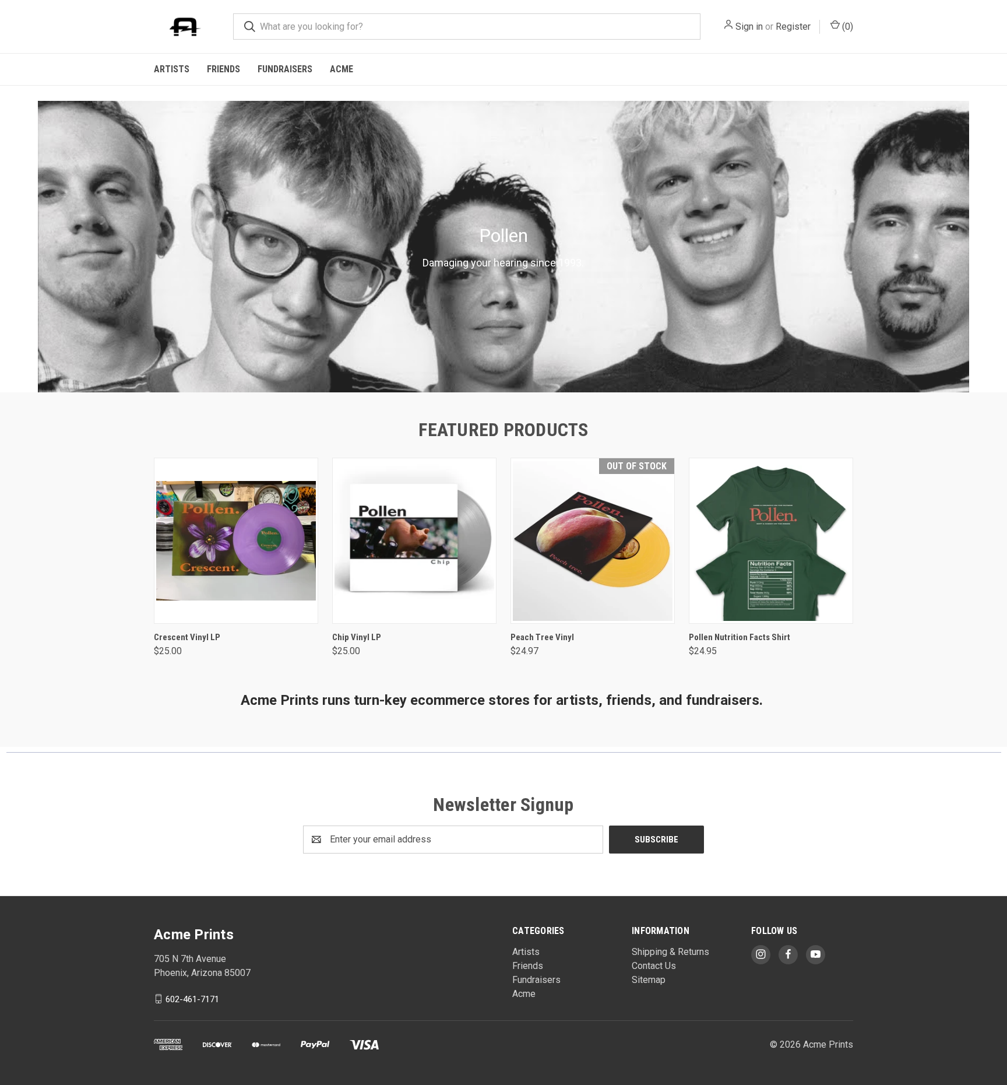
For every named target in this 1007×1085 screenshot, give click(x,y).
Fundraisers (285, 69)
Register (793, 26)
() (846, 26)
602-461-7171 (192, 998)
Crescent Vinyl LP (187, 637)
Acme (341, 69)
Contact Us (654, 965)
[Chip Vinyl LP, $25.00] (414, 540)
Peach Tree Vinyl (542, 637)
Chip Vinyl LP (356, 637)
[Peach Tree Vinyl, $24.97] (592, 540)
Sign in (749, 26)
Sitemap (649, 979)
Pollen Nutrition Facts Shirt (739, 637)
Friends (223, 69)
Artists (171, 69)
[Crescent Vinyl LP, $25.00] (236, 540)
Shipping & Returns (670, 951)
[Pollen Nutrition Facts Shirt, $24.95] (771, 540)
